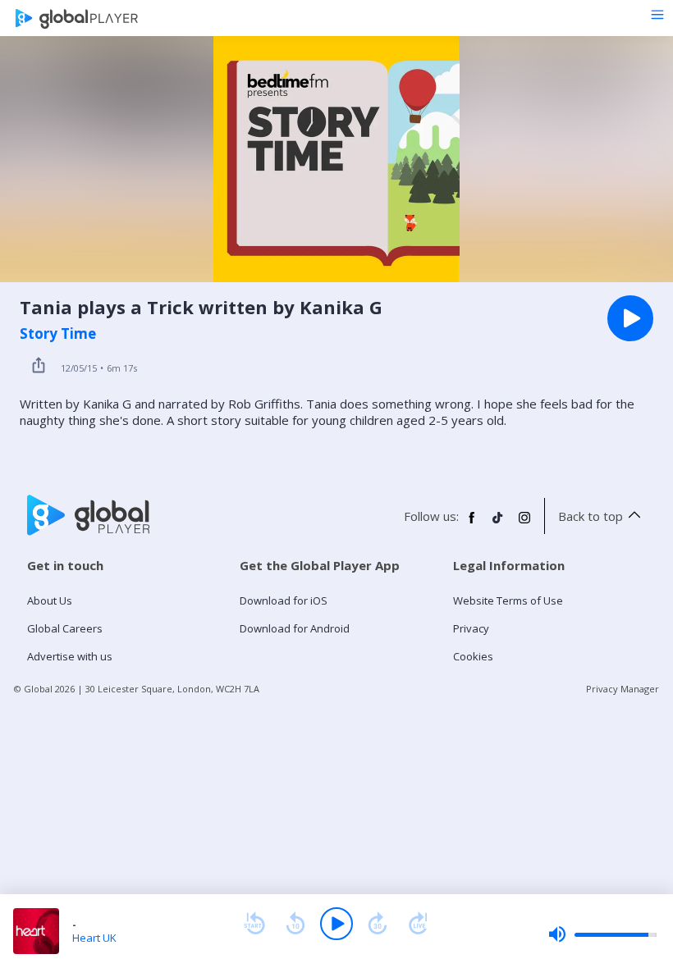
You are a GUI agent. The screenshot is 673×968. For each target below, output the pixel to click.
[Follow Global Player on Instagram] (524, 524)
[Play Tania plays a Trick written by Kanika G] (630, 318)
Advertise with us (69, 656)
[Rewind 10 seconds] (295, 923)
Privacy (471, 628)
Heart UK (94, 937)
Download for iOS (283, 600)
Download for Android (295, 628)
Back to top (590, 516)
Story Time (58, 334)
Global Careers (65, 628)
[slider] (602, 934)
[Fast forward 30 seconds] (377, 923)
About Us (49, 600)
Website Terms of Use (508, 600)
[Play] (336, 923)
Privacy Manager (622, 688)
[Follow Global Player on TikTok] (498, 524)
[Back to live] (418, 923)
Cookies (473, 656)
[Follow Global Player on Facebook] (471, 524)
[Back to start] (254, 923)
